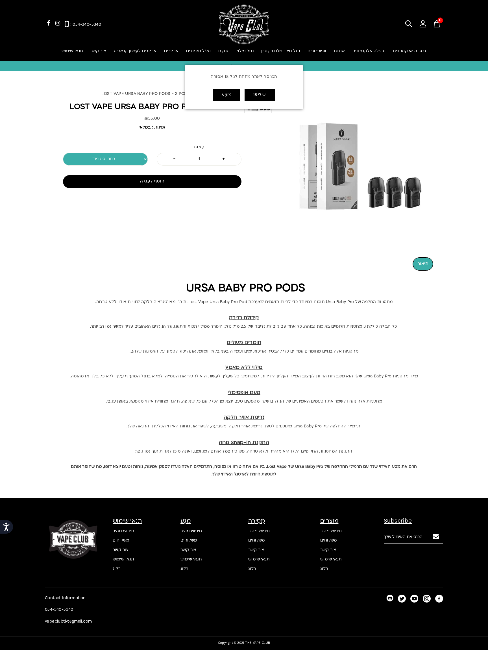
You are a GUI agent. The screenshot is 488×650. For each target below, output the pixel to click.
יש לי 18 (259, 95)
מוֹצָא (227, 95)
